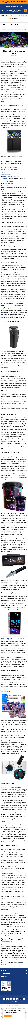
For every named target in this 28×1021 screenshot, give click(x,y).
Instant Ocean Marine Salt (7, 477)
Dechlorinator (6, 172)
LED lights (3, 314)
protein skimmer (18, 798)
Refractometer (6, 174)
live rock (7, 675)
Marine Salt (5, 171)
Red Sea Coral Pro (13, 472)
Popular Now (4, 15)
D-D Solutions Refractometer (10, 546)
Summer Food (11, 15)
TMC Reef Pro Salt (22, 473)
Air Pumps (18, 15)
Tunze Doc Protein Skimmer (9, 167)
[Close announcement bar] (26, 1)
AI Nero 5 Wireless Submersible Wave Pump (14, 748)
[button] (2, 10)
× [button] (24, 1010)
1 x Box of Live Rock (7, 181)
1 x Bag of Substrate (7, 183)
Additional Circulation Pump (9, 169)
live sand (9, 398)
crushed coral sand (19, 398)
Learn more (7, 1016)
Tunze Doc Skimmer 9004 (8, 353)
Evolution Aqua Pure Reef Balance (11, 176)
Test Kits (4, 178)
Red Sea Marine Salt (19, 475)
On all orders (15, 19)
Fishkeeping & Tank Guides (11, 25)
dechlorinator (4, 438)
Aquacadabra (7, 996)
